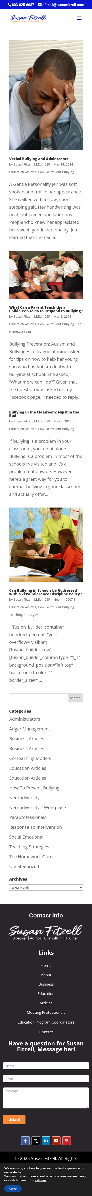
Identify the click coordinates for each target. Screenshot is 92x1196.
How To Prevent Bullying (56, 172)
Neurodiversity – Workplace (37, 807)
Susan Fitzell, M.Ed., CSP (32, 164)
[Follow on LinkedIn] (46, 1140)
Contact (46, 1031)
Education (46, 993)
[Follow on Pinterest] (66, 1140)
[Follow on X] (35, 1140)
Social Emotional (26, 837)
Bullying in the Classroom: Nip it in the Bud (44, 414)
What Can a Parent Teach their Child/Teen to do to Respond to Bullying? (46, 309)
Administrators (24, 719)
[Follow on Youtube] (56, 1140)
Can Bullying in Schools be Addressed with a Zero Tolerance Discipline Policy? (45, 592)
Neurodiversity (24, 798)
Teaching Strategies (24, 615)
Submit (14, 1119)
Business (46, 984)
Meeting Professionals (46, 1012)
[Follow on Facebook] (25, 1140)
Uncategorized (24, 866)
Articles (46, 1002)
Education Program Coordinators (46, 1022)
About (46, 974)
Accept (13, 1188)
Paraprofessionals (27, 817)
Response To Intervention (35, 827)
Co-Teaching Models (30, 758)
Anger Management (29, 729)
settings (40, 1180)
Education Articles (22, 172)
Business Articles (26, 739)
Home (46, 965)
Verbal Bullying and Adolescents (38, 158)
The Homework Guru (31, 857)
